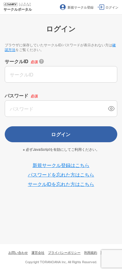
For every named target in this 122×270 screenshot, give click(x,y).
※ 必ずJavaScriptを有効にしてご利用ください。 (61, 149)
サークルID (16, 61)
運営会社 (37, 252)
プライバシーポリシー (64, 252)
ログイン (61, 134)
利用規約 (90, 252)
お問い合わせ (18, 252)
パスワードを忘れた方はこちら (61, 174)
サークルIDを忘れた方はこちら (61, 184)
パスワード (16, 95)
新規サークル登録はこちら (61, 165)
